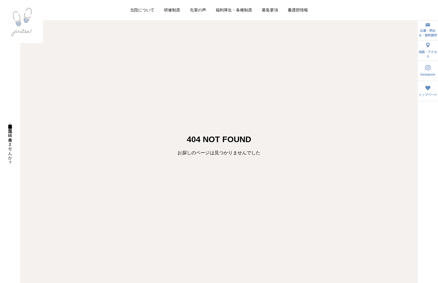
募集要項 (270, 10)
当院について (142, 10)
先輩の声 (198, 10)
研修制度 (172, 10)
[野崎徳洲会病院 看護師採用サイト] (21, 21)
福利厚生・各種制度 (234, 10)
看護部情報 (298, 10)
